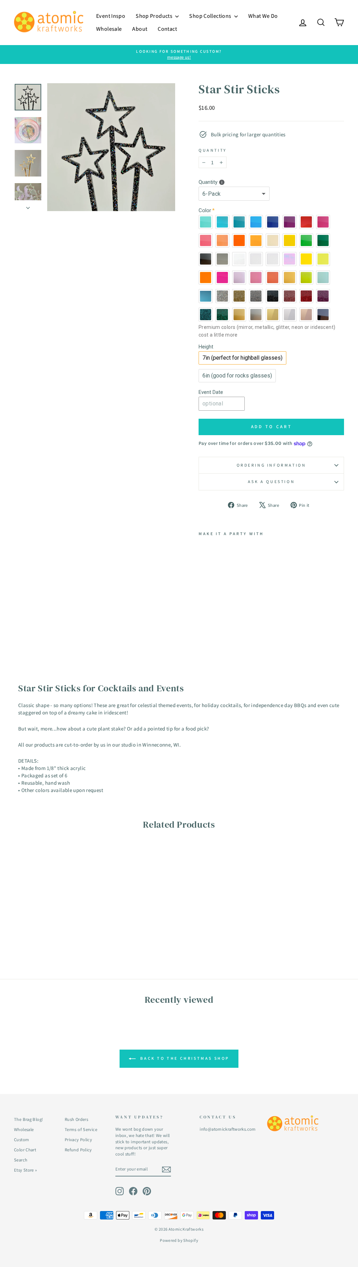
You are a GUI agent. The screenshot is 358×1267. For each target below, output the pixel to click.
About (139, 29)
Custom (21, 1140)
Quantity (213, 150)
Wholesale (109, 29)
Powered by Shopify (179, 1240)
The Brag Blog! (28, 1119)
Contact (167, 29)
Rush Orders (76, 1119)
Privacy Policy (78, 1140)
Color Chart (25, 1150)
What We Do (263, 16)
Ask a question (271, 481)
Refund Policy (78, 1150)
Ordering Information (271, 465)
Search (20, 1160)
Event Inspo (110, 16)
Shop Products (154, 16)
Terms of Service (81, 1129)
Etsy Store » (25, 1170)
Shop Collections (210, 16)
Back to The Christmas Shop (183, 1058)
